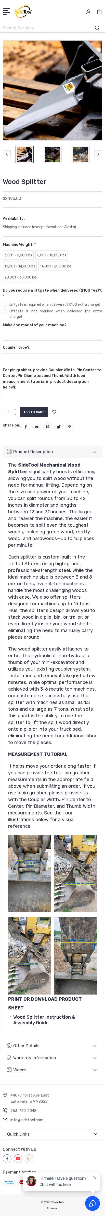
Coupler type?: (16, 347)
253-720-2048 (23, 1110)
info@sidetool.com (26, 1120)
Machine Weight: (19, 244)
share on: (11, 425)
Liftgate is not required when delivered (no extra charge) (55, 314)
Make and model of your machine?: (35, 325)
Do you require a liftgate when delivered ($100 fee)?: (52, 293)
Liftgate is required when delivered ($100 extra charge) (54, 304)
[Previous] (7, 154)
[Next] (98, 154)
